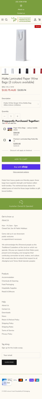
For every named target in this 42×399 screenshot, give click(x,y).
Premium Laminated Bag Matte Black (25, 140)
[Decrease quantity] (4, 116)
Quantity (5, 111)
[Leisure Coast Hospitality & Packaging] (21, 19)
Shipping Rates (7, 327)
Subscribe (9, 362)
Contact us (21, 13)
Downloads (6, 312)
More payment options (21, 172)
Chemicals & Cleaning (10, 281)
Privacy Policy (7, 334)
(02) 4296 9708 (21, 2)
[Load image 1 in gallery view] (21, 45)
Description (6, 98)
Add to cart (21, 159)
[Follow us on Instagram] (21, 6)
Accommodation (8, 277)
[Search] (7, 19)
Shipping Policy (7, 323)
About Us (5, 220)
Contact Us (6, 309)
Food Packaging (8, 284)
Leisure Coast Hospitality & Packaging (18, 391)
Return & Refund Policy (10, 320)
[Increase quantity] (17, 116)
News (4, 316)
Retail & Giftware (8, 291)
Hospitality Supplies (9, 288)
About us (21, 9)
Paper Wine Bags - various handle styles (25, 129)
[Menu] (2, 19)
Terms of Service (8, 330)
